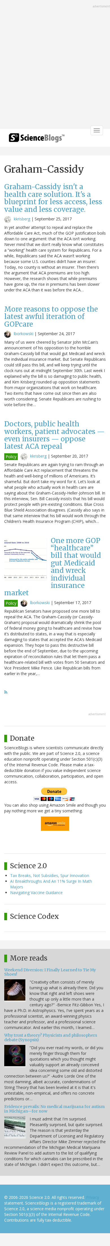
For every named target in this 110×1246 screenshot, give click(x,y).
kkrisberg (22, 219)
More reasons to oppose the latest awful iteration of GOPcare (51, 317)
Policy (11, 456)
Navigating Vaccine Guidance (36, 892)
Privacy (92, 1197)
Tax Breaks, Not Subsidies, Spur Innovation (49, 875)
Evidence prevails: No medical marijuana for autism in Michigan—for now (54, 1108)
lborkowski (23, 333)
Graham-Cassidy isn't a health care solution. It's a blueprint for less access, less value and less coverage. (53, 198)
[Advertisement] (55, 65)
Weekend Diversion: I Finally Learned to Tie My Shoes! (50, 972)
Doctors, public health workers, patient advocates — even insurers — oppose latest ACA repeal (54, 435)
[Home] (36, 139)
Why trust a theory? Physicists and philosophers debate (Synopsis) (50, 1037)
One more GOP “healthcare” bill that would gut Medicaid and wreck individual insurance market (52, 567)
